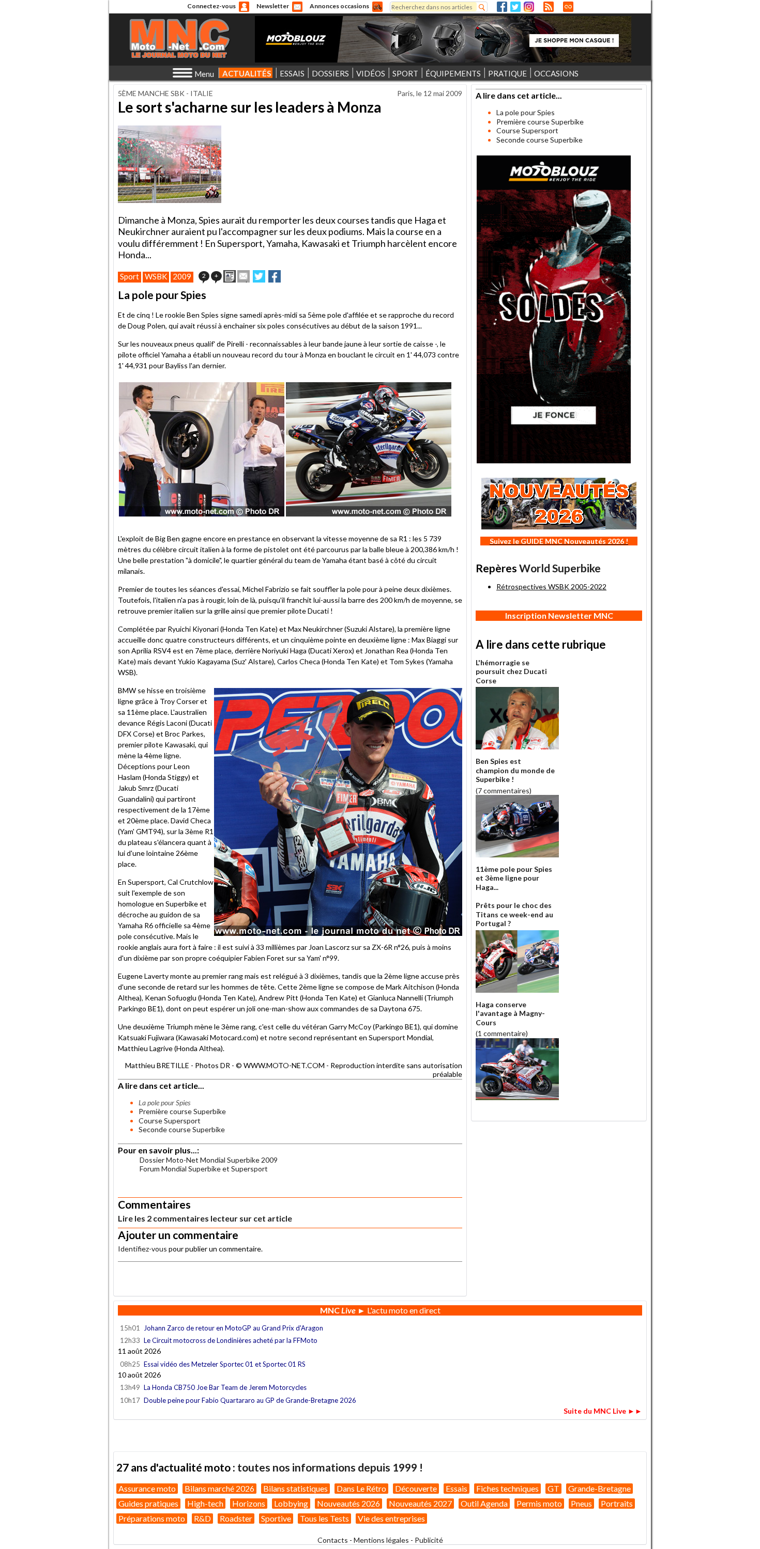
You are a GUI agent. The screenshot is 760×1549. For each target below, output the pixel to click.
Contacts (332, 1540)
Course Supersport (170, 1120)
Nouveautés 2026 (348, 1503)
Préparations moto (151, 1518)
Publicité (429, 1540)
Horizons (248, 1503)
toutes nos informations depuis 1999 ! (330, 1467)
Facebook (502, 7)
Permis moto (539, 1503)
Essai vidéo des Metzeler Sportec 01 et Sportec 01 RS (225, 1364)
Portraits (617, 1503)
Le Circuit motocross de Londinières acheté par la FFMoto (230, 1340)
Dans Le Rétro (361, 1488)
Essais (456, 1488)
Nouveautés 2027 (420, 1503)
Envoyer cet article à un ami (243, 276)
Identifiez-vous (142, 1248)
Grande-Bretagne (599, 1488)
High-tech (205, 1503)
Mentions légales (381, 1540)
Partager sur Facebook (274, 276)
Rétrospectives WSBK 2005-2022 (551, 586)
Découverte (416, 1488)
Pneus (581, 1503)
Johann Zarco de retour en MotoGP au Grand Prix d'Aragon (234, 1328)
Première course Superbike (182, 1111)
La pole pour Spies (525, 112)
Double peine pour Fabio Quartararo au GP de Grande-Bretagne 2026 (250, 1400)
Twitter (515, 7)
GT (553, 1488)
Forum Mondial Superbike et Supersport (204, 1168)
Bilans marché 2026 (219, 1488)
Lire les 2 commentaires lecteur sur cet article (205, 1218)
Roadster (236, 1518)
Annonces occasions (339, 6)
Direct (568, 7)
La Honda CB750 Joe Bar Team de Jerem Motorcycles (225, 1387)
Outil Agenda (484, 1503)
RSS (548, 7)
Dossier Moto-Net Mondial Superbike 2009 (209, 1159)
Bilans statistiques (295, 1488)
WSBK (156, 276)
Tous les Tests (324, 1518)
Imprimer (229, 276)
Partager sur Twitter (259, 276)
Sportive (276, 1518)
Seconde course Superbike (182, 1129)
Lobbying (291, 1503)
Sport (129, 276)
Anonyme (244, 7)
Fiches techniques (507, 1488)
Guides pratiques (148, 1503)
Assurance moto (147, 1488)
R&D (202, 1518)
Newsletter (272, 6)
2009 (182, 276)
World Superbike (560, 567)
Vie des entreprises (391, 1518)
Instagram (529, 7)
